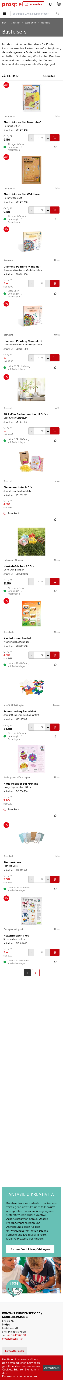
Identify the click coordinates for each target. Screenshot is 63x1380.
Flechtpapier (9, 116)
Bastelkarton (9, 632)
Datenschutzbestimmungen (19, 1376)
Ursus (56, 260)
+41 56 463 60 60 (16, 1335)
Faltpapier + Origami (13, 560)
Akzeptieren (51, 1368)
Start (4, 22)
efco (57, 481)
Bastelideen (30, 22)
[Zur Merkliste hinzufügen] (55, 147)
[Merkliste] (50, 4)
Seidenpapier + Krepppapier (17, 777)
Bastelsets (8, 260)
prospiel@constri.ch (12, 1338)
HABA (56, 408)
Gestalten (15, 22)
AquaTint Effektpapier (14, 705)
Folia (57, 116)
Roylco (56, 705)
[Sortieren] (48, 75)
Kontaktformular (14, 1350)
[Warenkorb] (59, 4)
